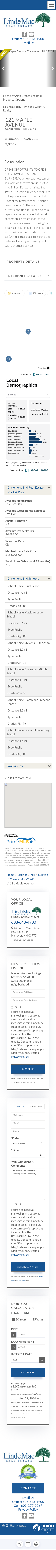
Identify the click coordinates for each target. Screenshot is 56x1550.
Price (15, 1329)
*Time (15, 1150)
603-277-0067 (31, 1505)
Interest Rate (21, 1354)
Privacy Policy (20, 1056)
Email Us (28, 43)
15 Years (38, 1319)
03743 (30, 879)
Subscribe (28, 1069)
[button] (5, 68)
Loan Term (20, 1313)
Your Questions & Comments (22, 1163)
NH (33, 874)
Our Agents (28, 940)
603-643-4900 (33, 39)
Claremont (16, 879)
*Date (15, 1138)
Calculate (28, 1372)
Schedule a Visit (36, 1106)
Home (10, 874)
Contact (28, 1488)
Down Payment (22, 1341)
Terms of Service (21, 1280)
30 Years (21, 1319)
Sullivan (43, 874)
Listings (22, 874)
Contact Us (16, 940)
